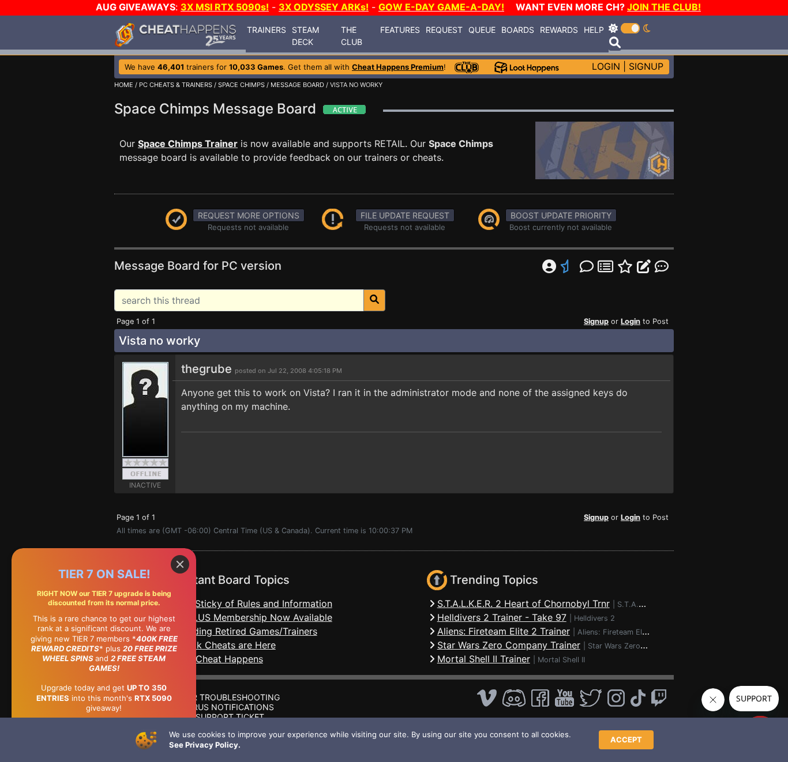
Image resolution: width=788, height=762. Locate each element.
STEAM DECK (305, 36)
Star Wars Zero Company (632, 646)
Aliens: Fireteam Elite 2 (617, 632)
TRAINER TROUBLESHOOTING (221, 697)
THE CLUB (351, 36)
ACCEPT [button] (626, 739)
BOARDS (517, 30)
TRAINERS (266, 30)
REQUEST (444, 30)
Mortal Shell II (561, 659)
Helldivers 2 (594, 618)
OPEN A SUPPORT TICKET (213, 717)
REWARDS (559, 30)
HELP (594, 30)
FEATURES (400, 30)
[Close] (180, 564)
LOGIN (606, 66)
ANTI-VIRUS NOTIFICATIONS (218, 707)
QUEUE (482, 30)
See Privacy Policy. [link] (205, 744)
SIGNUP (646, 66)
